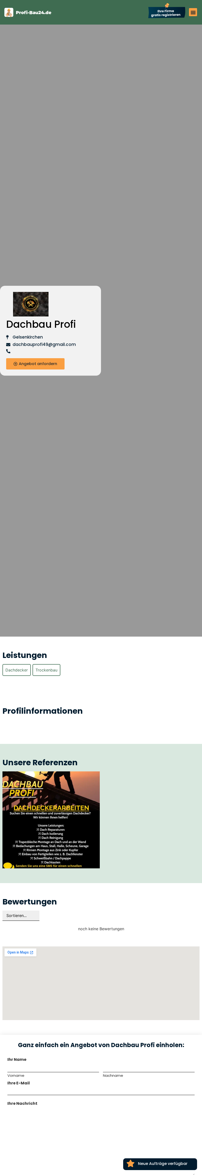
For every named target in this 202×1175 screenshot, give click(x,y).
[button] (193, 12)
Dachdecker (16, 670)
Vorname (15, 1075)
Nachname (113, 1075)
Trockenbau (46, 670)
